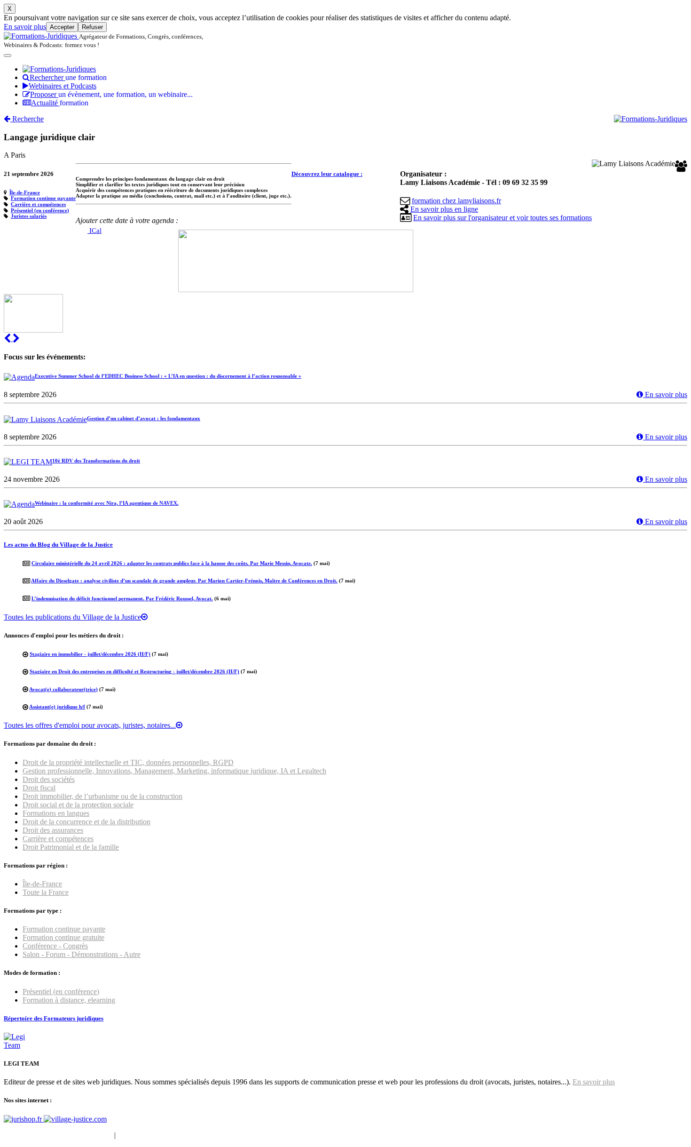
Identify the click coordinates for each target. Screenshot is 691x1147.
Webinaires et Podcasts (62, 86)
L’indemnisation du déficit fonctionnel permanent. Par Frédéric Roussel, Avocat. (122, 598)
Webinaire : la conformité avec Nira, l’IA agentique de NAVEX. (107, 503)
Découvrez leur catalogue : (326, 173)
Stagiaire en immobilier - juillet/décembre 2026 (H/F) (90, 654)
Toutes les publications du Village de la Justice (72, 617)
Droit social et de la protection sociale (78, 805)
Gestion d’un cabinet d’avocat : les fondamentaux (143, 418)
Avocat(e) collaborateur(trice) (63, 689)
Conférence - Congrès (55, 946)
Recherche (27, 119)
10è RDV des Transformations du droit (96, 460)
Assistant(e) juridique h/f (57, 706)
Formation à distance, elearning (69, 1000)
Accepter (62, 27)
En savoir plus (25, 27)
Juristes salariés (29, 216)
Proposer (111, 94)
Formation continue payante (43, 198)
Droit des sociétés (49, 779)
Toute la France (46, 892)
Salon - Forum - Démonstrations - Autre (82, 954)
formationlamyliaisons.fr (456, 201)
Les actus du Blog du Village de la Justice (58, 544)
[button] (8, 339)
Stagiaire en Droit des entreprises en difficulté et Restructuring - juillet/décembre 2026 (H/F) (134, 671)
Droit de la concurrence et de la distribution (86, 822)
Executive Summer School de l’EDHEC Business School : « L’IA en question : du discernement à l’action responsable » (168, 376)
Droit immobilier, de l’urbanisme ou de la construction (102, 796)
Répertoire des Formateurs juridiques (53, 1018)
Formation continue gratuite (63, 937)
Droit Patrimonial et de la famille (71, 847)
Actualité (59, 103)
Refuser (92, 27)
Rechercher (68, 77)
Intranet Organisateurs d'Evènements (58, 1135)
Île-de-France (24, 192)
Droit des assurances (53, 830)
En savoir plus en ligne (444, 209)
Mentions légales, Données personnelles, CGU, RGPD (199, 1135)
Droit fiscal (39, 788)
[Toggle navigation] (7, 55)
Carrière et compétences (38, 204)
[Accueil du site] (41, 36)
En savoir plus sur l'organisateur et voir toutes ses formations (502, 218)
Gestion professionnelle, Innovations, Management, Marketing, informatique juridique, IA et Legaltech (174, 771)
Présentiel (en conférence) (40, 210)
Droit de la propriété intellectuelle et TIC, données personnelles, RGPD (128, 762)
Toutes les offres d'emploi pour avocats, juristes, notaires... (90, 725)
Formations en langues (56, 813)
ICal (94, 230)
